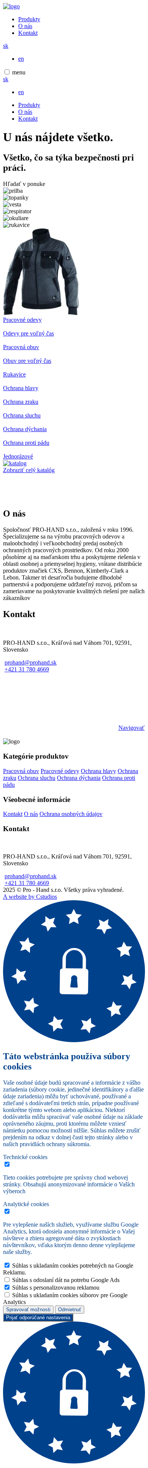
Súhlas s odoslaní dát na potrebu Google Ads (66, 1280)
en (21, 58)
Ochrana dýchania (79, 778)
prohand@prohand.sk (31, 662)
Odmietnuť (69, 1309)
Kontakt (28, 33)
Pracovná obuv (21, 771)
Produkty (29, 19)
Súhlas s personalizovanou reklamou (55, 1287)
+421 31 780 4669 (27, 669)
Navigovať (131, 728)
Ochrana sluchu (36, 778)
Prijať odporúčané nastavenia (38, 1317)
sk (5, 46)
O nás (25, 26)
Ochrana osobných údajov (70, 814)
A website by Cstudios (30, 896)
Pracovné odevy (60, 771)
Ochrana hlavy (98, 771)
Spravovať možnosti (28, 1309)
